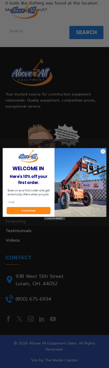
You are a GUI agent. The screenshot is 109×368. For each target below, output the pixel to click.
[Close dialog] (103, 151)
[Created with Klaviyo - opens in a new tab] (54, 218)
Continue (28, 210)
